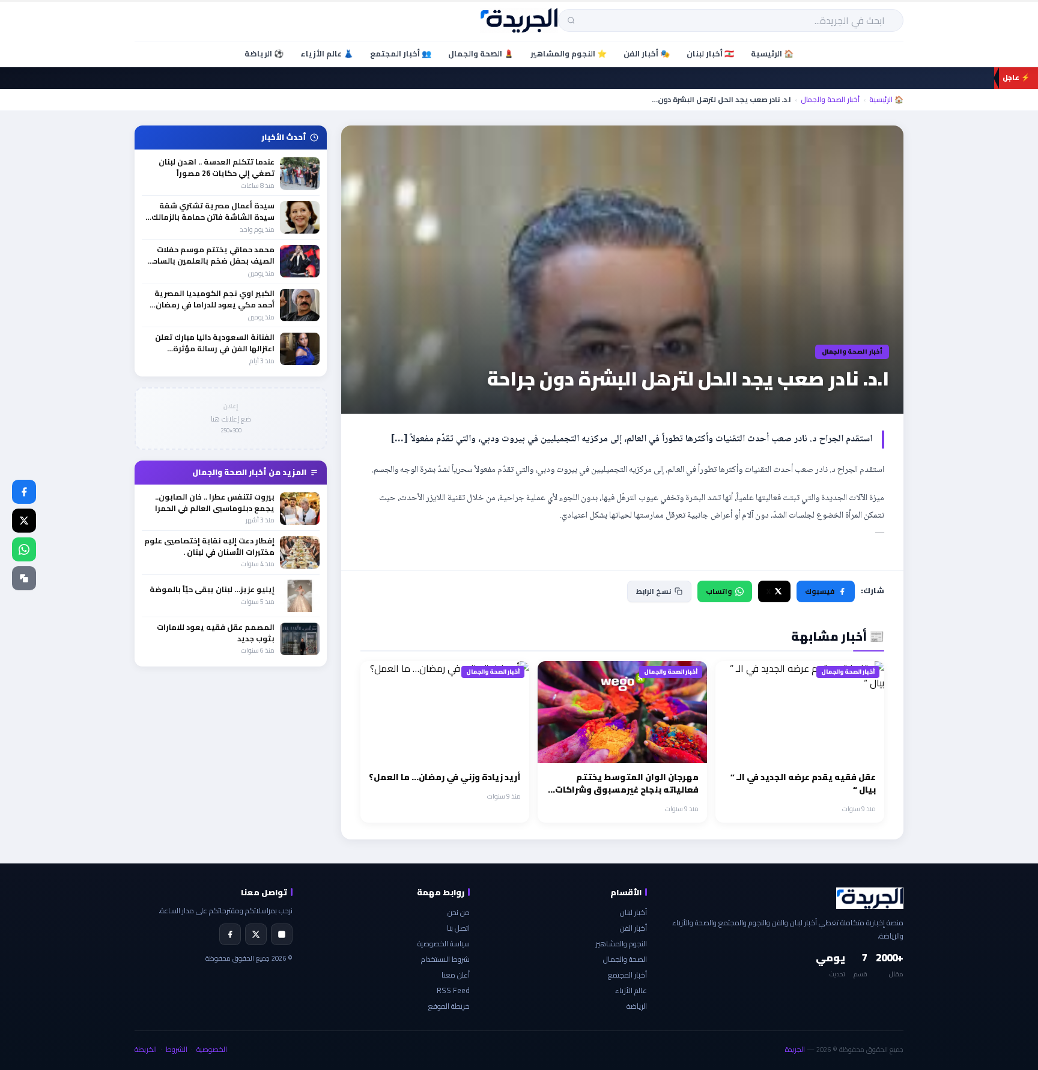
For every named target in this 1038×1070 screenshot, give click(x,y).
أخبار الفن (633, 928)
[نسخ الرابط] (24, 578)
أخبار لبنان (633, 912)
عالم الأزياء (631, 990)
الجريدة (795, 1049)
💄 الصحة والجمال (481, 53)
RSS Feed (453, 990)
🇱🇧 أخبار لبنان (710, 53)
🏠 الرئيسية (772, 53)
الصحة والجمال (625, 959)
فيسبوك (819, 591)
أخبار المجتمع (627, 975)
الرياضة (637, 1006)
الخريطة (146, 1049)
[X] (256, 934)
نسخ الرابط (653, 591)
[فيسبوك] (24, 492)
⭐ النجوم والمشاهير (568, 53)
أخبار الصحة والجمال (830, 99)
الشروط (176, 1049)
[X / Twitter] (24, 521)
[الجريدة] (519, 20)
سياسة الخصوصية (443, 944)
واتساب (719, 591)
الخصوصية (211, 1049)
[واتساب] (24, 549)
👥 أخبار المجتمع (400, 53)
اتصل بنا (458, 928)
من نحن (459, 912)
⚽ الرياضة (264, 53)
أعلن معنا (456, 975)
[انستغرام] (282, 934)
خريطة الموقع (449, 1006)
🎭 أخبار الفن (647, 53)
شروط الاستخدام (445, 959)
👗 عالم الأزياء (326, 53)
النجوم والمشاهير (621, 944)
